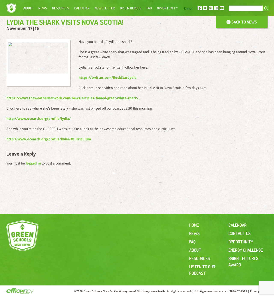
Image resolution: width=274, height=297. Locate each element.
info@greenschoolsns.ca (211, 291)
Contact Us (239, 233)
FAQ (149, 8)
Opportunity (167, 8)
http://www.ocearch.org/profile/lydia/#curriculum (48, 139)
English (188, 8)
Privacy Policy (259, 291)
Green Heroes (130, 8)
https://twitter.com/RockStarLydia (108, 78)
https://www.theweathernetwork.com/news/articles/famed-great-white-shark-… (73, 98)
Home (194, 225)
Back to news (244, 22)
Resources (60, 8)
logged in (33, 163)
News (42, 8)
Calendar (81, 8)
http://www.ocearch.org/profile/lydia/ (38, 119)
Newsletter (105, 8)
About (28, 8)
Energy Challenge (245, 250)
